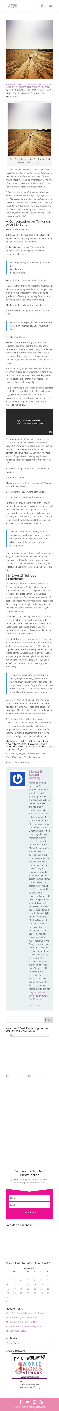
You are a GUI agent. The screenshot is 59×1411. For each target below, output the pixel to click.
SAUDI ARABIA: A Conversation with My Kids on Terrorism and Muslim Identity (29, 85)
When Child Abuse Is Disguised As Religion (25, 1313)
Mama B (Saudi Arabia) (19, 89)
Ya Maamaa (40, 992)
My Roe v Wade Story (16, 1330)
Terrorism (35, 93)
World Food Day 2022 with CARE (21, 1317)
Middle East (11, 93)
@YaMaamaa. (35, 999)
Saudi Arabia (23, 93)
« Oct (8, 1301)
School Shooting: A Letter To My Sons (23, 1326)
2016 (49, 89)
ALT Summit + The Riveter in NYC (21, 1322)
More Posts (34, 1005)
